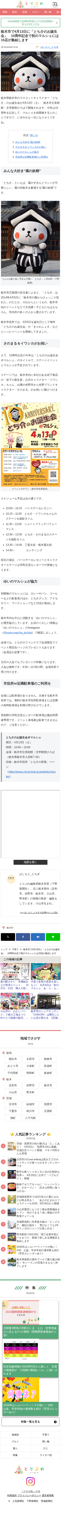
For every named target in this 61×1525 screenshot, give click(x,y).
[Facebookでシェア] (23, 937)
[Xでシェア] (8, 937)
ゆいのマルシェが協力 (27, 152)
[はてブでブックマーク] (38, 937)
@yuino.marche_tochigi (18, 632)
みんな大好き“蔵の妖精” (28, 142)
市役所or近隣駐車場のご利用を (31, 156)
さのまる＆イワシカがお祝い (30, 147)
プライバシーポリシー (29, 1495)
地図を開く (30, 862)
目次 (26, 135)
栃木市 (10, 928)
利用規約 (12, 1495)
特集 (15, 1455)
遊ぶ (15, 1448)
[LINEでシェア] (53, 937)
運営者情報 (48, 1495)
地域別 (15, 1434)
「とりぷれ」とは (30, 1491)
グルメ (15, 1441)
